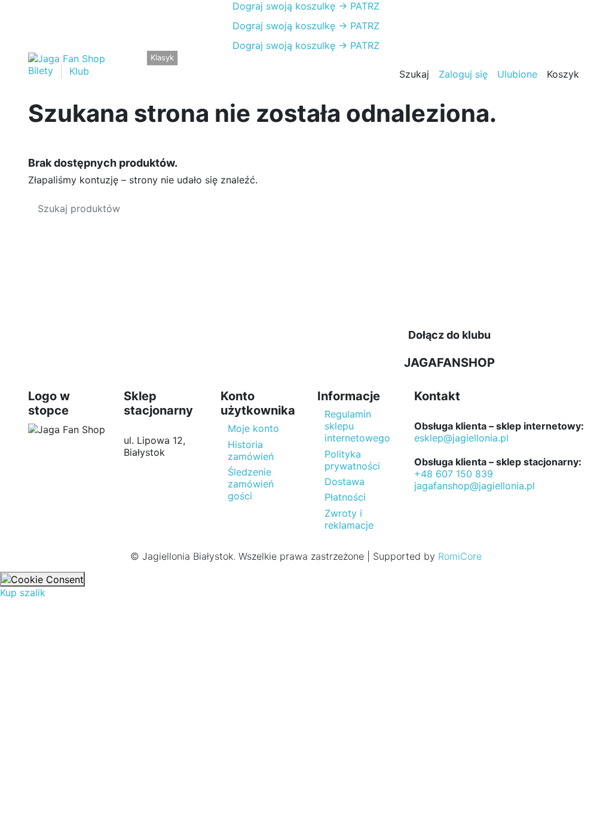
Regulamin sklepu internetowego (357, 426)
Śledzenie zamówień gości (251, 484)
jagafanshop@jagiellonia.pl (474, 486)
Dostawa (345, 481)
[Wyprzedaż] (273, 66)
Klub (79, 71)
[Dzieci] (232, 66)
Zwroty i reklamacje (349, 519)
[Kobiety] (211, 66)
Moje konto (253, 428)
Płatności (345, 497)
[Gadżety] (253, 66)
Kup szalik (22, 593)
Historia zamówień (251, 450)
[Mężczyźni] (190, 66)
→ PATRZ (357, 6)
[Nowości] (292, 66)
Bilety (42, 71)
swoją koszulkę (283, 6)
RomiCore (460, 556)
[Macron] (151, 66)
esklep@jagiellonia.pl (461, 438)
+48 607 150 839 (453, 474)
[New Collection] (132, 66)
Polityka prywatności (352, 460)
